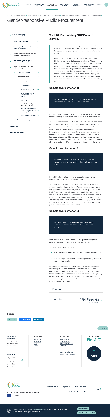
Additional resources (17, 132)
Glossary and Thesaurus (67, 354)
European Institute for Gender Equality (11, 5)
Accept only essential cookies (86, 412)
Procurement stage (96, 15)
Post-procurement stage (24, 120)
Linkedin (88, 339)
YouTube (91, 339)
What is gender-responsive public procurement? (23, 47)
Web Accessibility (52, 387)
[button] (12, 319)
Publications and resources (39, 4)
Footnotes (56, 289)
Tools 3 (69, 127)
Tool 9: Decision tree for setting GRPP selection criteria (27, 95)
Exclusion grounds (26, 81)
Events (36, 346)
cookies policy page (38, 409)
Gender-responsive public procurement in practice (23, 61)
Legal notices (66, 387)
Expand (10, 42)
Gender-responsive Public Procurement (50, 15)
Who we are (37, 339)
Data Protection (80, 387)
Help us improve (94, 356)
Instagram (99, 339)
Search (106, 5)
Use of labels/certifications (28, 115)
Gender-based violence (64, 4)
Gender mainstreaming (52, 4)
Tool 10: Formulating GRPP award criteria (27, 104)
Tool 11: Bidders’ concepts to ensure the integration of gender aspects (28, 110)
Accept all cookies (83, 408)
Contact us (11, 355)
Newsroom (28, 4)
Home (10, 15)
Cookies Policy (73, 391)
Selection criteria (25, 85)
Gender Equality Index (76, 4)
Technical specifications (27, 89)
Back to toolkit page (19, 35)
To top (97, 389)
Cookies (104, 328)
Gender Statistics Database (89, 4)
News (35, 343)
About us (99, 4)
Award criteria (25, 100)
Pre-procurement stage (23, 72)
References (14, 126)
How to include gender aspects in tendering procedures (75, 15)
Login (84, 391)
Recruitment (37, 341)
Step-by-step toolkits (33, 15)
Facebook (95, 339)
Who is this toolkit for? (21, 41)
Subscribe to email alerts (11, 337)
